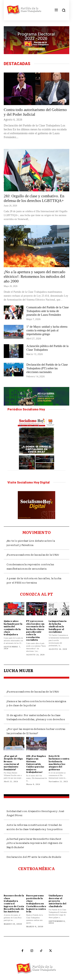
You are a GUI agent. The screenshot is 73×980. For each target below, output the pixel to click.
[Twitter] (50, 951)
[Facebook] (22, 951)
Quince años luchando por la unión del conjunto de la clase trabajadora (13, 627)
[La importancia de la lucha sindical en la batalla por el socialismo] (59, 609)
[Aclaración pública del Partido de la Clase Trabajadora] (13, 351)
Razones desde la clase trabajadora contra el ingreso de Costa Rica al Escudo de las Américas (14, 903)
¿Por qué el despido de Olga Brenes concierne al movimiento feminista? (13, 762)
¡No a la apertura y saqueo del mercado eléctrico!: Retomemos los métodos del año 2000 (34, 276)
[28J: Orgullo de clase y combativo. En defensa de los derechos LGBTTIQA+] (36, 170)
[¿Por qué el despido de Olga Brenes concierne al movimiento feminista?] (14, 743)
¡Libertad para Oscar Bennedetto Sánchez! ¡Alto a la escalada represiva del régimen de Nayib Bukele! (34, 843)
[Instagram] (32, 951)
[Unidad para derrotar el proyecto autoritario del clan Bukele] (59, 883)
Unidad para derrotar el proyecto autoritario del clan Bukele (57, 901)
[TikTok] (41, 951)
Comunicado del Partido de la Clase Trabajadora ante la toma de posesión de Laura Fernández (47, 311)
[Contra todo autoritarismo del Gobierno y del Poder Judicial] (36, 89)
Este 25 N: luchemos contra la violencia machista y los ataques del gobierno (59, 762)
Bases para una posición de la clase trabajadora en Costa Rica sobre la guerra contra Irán (36, 903)
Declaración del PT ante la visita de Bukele (34, 857)
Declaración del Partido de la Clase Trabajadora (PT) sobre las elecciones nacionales (47, 368)
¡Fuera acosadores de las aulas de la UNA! (33, 554)
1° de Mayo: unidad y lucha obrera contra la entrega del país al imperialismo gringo (46, 330)
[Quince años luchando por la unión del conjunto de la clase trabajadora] (14, 609)
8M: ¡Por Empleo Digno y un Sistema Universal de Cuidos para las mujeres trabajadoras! (36, 764)
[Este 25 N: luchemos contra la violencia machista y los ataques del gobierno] (59, 743)
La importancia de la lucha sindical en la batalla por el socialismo (57, 626)
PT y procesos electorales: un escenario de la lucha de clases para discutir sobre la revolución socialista (35, 630)
